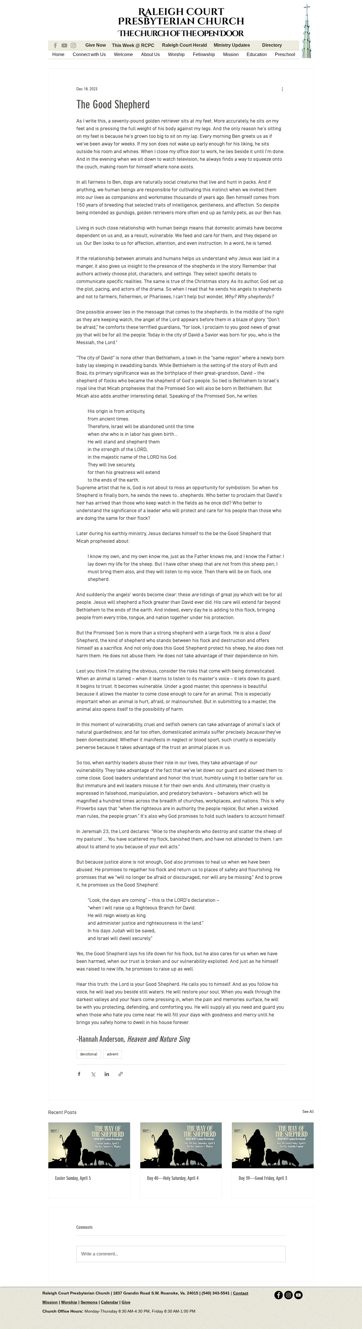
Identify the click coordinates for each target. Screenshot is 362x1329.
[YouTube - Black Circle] (298, 1295)
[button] (89, 54)
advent (112, 1054)
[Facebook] (55, 45)
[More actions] (282, 89)
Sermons (89, 1302)
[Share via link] (120, 1074)
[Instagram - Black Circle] (288, 1295)
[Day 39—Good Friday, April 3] (273, 1145)
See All (308, 1111)
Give (126, 1302)
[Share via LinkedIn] (106, 1074)
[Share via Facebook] (79, 1074)
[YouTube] (64, 45)
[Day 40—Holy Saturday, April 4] (181, 1145)
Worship (69, 1302)
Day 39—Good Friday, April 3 (263, 1178)
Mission (50, 1302)
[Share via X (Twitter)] (93, 1074)
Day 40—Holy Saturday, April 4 (173, 1178)
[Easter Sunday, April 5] (89, 1145)
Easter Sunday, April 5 (73, 1178)
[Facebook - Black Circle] (278, 1295)
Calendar (109, 1302)
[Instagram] (73, 45)
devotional (88, 1054)
